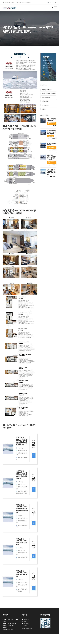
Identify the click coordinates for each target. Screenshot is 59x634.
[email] (48, 2)
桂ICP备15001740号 (27, 628)
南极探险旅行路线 (46, 97)
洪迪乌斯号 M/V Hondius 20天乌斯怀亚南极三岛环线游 (51, 172)
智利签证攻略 (45, 105)
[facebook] (50, 2)
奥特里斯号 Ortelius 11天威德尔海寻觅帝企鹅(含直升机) (51, 157)
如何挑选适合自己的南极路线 (49, 93)
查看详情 (33, 455)
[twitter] (55, 2)
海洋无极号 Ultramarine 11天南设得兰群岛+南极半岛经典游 (22, 508)
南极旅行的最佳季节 (47, 89)
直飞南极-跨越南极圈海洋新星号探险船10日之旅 (51, 132)
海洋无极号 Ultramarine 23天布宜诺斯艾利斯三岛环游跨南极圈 (21, 474)
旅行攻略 (26, 623)
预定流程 (44, 109)
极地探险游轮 (45, 101)
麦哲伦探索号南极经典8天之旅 (51, 119)
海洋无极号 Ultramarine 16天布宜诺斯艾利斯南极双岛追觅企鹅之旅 (21, 440)
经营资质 (26, 625)
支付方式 (26, 621)
